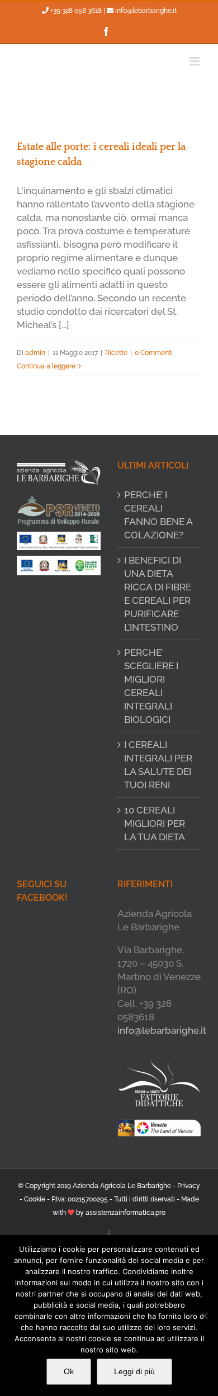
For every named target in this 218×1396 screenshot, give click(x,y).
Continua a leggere (46, 366)
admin (35, 353)
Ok (69, 1371)
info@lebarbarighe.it (146, 11)
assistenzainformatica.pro (125, 1213)
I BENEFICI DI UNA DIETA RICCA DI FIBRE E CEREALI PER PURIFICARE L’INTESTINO (157, 594)
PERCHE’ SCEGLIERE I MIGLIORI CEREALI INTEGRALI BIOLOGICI (151, 686)
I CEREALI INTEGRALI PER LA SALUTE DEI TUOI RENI (158, 765)
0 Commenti (154, 353)
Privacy (188, 1186)
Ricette (116, 353)
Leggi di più (134, 1371)
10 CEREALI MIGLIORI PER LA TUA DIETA (154, 824)
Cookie (34, 1199)
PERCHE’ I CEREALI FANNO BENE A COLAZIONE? (158, 515)
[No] (204, 1315)
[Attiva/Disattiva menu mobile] (195, 61)
